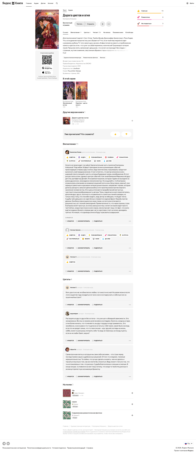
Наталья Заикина (75, 230)
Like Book (76, 68)
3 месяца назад (99, 230)
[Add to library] (132, 121)
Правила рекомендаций (76, 448)
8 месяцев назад (89, 313)
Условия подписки (59, 448)
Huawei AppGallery (42, 78)
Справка (89, 448)
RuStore (40, 76)
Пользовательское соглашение (14, 448)
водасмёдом (74, 313)
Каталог (50, 3)
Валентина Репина (75, 152)
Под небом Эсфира (74, 71)
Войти (192, 3)
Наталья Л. (73, 257)
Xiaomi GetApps (52, 78)
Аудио (36, 3)
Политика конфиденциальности (39, 448)
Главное (29, 3)
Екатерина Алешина (69, 19)
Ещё (64, 53)
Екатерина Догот (79, 121)
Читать (79, 24)
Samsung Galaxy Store (50, 76)
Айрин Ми (73, 349)
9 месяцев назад (100, 152)
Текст (65, 10)
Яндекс (191, 451)
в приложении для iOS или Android (74, 432)
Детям (43, 3)
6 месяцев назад (96, 257)
